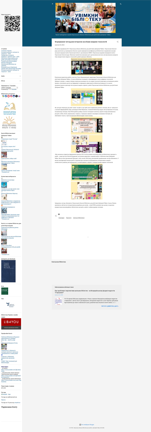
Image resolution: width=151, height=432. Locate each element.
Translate (13, 89)
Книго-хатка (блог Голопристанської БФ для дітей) (10, 246)
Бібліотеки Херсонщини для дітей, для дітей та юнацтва (9, 58)
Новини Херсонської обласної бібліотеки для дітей (10, 150)
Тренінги (68, 218)
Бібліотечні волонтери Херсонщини (7, 180)
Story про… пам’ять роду (8, 340)
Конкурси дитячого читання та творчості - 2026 (10, 52)
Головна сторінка (6, 50)
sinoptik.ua (17, 402)
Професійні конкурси (7, 55)
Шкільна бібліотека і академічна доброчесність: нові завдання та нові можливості (10, 202)
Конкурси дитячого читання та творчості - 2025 (10, 70)
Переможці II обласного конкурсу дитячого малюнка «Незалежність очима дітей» (9, 352)
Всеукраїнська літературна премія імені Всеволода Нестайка (11, 67)
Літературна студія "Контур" (9, 139)
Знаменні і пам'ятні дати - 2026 (10, 56)
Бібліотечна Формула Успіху (9, 343)
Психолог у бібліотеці (7, 356)
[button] (118, 42)
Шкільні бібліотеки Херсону (9, 193)
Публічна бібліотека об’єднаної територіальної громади (10, 337)
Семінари (61, 218)
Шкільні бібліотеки (78, 218)
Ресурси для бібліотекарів (9, 61)
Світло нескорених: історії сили (10, 170)
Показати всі (5, 172)
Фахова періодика (6, 62)
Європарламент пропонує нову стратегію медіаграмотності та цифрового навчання (10, 216)
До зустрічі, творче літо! (8, 146)
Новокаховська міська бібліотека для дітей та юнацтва (11, 237)
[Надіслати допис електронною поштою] (59, 215)
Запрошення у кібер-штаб (8, 158)
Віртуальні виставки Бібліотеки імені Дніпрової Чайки (10, 162)
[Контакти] (12, 31)
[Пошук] (121, 4)
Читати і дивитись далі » (110, 306)
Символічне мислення (7, 358)
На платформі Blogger (87, 424)
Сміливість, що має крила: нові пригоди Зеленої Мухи (10, 189)
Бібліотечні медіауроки (8, 207)
